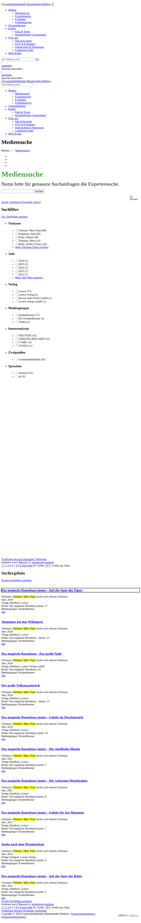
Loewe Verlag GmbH (30, 301)
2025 (21, 264)
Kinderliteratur (26, 315)
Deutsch (23, 373)
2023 (21, 271)
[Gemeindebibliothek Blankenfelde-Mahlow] (26, 4)
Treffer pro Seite (60, 565)
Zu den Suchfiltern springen (16, 580)
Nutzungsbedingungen (13, 916)
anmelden (6, 65)
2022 (21, 274)
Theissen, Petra (27, 240)
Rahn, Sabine (26, 237)
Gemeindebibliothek (30, 359)
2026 (21, 260)
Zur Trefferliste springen (14, 216)
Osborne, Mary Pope (30, 230)
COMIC (23, 342)
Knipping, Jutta (27, 233)
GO (37, 59)
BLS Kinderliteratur (29, 318)
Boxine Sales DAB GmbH (33, 298)
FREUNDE (25, 335)
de (20, 376)
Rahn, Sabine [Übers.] (31, 244)
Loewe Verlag (26, 294)
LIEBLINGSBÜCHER (32, 338)
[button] (135, 198)
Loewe (22, 291)
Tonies (22, 321)
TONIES (24, 345)
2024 (21, 267)
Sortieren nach (9, 562)
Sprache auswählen (11, 68)
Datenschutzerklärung (83, 913)
